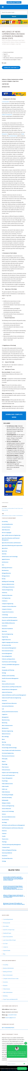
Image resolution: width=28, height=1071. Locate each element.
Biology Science (6, 576)
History (4, 681)
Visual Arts (4, 855)
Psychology (5, 781)
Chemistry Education (7, 595)
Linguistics (4, 714)
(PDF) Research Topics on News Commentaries (12, 515)
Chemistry (4, 592)
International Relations (8, 706)
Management (5, 717)
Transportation (6, 847)
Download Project (7, 933)
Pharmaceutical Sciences (8, 756)
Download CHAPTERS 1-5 (11, 67)
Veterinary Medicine (7, 853)
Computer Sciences (7, 609)
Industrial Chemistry (7, 692)
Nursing (4, 742)
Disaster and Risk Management (10, 620)
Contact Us (5, 947)
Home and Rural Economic (8, 684)
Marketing (4, 722)
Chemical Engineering (7, 589)
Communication (5, 101)
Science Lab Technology (8, 811)
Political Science (6, 769)
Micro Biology (5, 736)
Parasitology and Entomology (9, 747)
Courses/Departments (8, 919)
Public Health (5, 786)
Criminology (5, 614)
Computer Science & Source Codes (10, 978)
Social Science (5, 819)
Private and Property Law (8, 775)
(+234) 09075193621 (12, 1015)
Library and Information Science (10, 711)
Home (3, 40)
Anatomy (4, 553)
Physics (4, 761)
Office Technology (6, 745)
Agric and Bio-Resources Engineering (11, 535)
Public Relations (6, 792)
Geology (4, 673)
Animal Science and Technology (10, 556)
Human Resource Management (9, 689)
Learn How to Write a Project (9, 940)
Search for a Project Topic (8, 929)
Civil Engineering (6, 598)
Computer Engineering (7, 603)
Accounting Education (7, 524)
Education (5, 985)
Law (3, 709)
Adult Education (6, 529)
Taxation (4, 833)
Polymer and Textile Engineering (10, 772)
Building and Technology (8, 581)
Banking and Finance (7, 567)
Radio (23, 134)
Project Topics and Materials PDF (10, 999)
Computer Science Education (9, 606)
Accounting (5, 521)
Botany (3, 578)
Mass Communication (7, 725)
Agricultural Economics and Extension (11, 542)
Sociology (4, 822)
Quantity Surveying (7, 797)
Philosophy (4, 758)
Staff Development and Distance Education (12, 828)
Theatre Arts (5, 839)
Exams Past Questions (8, 936)
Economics (5, 982)
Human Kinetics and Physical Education (11, 686)
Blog (4, 954)
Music (3, 739)
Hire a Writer (6, 926)
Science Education (6, 808)
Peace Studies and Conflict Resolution (11, 750)
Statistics (4, 830)
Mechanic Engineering (7, 731)
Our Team (5, 943)
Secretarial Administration (8, 817)
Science (4, 814)
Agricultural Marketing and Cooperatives (12, 545)
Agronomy (4, 551)
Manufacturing (5, 720)
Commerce (4, 601)
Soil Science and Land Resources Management (13, 825)
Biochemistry (5, 570)
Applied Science (6, 559)
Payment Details (6, 950)
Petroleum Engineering (7, 753)
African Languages (6, 532)
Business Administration (8, 584)
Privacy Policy (4, 1069)
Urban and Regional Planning (9, 850)
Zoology (4, 861)
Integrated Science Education (9, 703)
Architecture (5, 562)
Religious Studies (6, 803)
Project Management (7, 778)
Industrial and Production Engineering (11, 697)
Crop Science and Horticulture (9, 617)
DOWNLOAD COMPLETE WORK (14, 415)
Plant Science (5, 767)
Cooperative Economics (8, 612)
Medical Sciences (6, 733)
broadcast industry (13, 136)
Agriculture (5, 548)
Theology (4, 841)
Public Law (4, 789)
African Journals (6, 922)
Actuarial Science (6, 527)
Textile (3, 836)
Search (14, 16)
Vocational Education (7, 858)
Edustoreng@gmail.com (10, 1017)
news (15, 273)
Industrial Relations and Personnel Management (14, 695)
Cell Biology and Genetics (8, 587)
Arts (3, 565)
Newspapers (5, 134)
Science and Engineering (8, 805)
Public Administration (7, 783)
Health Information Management (10, 678)
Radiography (5, 800)
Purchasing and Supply (7, 794)
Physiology (4, 764)
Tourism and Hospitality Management (11, 844)
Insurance (4, 700)
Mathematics (5, 728)
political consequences (7, 114)
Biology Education (6, 573)
